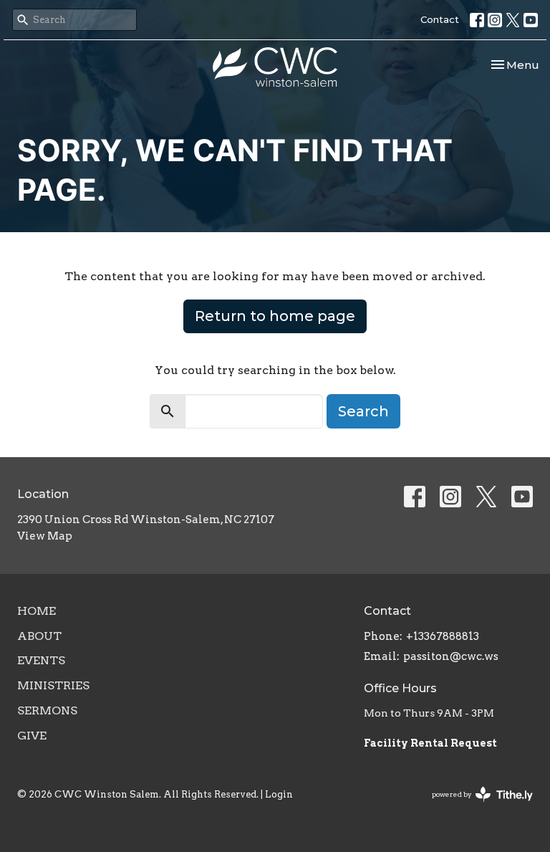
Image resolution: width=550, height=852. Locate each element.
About (39, 636)
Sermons (47, 710)
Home (36, 611)
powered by (475, 806)
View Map (44, 536)
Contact (439, 19)
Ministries (53, 685)
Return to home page (275, 316)
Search (363, 411)
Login (279, 794)
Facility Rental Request (431, 743)
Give (32, 735)
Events (41, 660)
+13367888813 (442, 636)
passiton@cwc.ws (450, 656)
